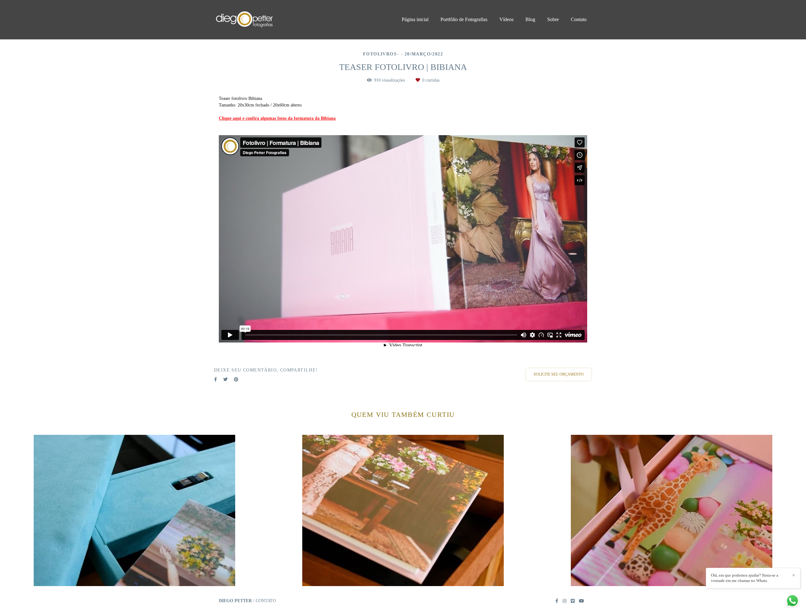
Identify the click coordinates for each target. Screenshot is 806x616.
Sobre (553, 19)
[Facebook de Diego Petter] (556, 601)
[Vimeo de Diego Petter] (573, 601)
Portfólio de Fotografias (463, 19)
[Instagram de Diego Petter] (564, 601)
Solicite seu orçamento (559, 374)
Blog (530, 19)
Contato (579, 19)
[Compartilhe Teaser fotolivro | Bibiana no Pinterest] (236, 379)
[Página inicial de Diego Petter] (258, 19)
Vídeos (506, 19)
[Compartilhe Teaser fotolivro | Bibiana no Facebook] (215, 379)
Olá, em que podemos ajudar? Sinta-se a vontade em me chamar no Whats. (744, 578)
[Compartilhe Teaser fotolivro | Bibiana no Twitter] (225, 379)
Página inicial (415, 19)
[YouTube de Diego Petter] (581, 601)
